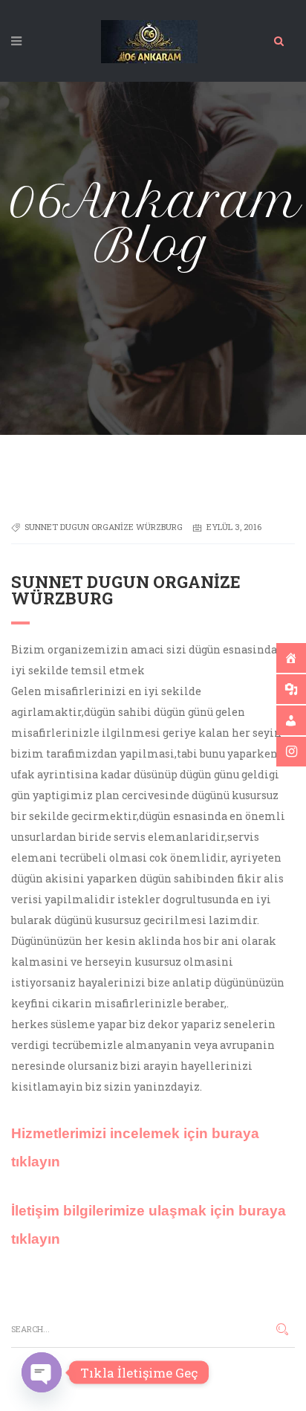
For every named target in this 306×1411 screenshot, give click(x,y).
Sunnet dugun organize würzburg (104, 526)
